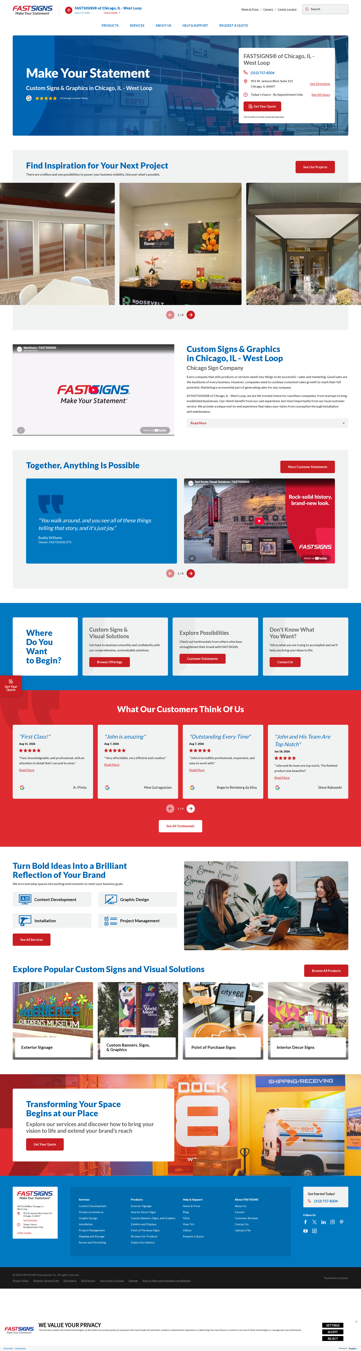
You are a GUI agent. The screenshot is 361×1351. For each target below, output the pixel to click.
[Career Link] (314, 1231)
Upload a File (243, 1230)
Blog (186, 1212)
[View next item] (191, 315)
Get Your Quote (265, 106)
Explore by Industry (143, 1242)
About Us (240, 1206)
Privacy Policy (8, 1348)
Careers (268, 9)
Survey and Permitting (92, 1242)
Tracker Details (20, 1348)
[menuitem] (21, 1281)
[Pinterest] (341, 1222)
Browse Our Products (144, 1236)
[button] (356, 1321)
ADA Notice (88, 1280)
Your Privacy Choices (112, 1280)
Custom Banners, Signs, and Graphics (153, 1218)
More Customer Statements (307, 467)
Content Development (92, 1206)
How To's (188, 1224)
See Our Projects (315, 167)
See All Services (31, 940)
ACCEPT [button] (333, 1332)
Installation (86, 1224)
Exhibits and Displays (144, 1224)
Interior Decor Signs (143, 1212)
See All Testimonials (180, 826)
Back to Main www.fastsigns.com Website (167, 1280)
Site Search (69, 1280)
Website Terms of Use (46, 1280)
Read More (26, 770)
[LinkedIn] (323, 1222)
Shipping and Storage (91, 1236)
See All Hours (321, 94)
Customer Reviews (246, 1218)
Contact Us (242, 1224)
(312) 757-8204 (82, 13)
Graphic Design (88, 1218)
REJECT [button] (333, 1339)
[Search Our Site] (307, 9)
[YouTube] (305, 1231)
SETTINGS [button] (333, 1325)
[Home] (33, 10)
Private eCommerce (91, 1212)
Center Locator (287, 9)
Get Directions (320, 84)
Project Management (92, 1230)
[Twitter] (314, 1222)
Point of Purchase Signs (145, 1230)
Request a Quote (193, 1236)
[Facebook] (305, 1222)
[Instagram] (332, 1222)
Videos (187, 1230)
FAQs (186, 1218)
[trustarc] (352, 1348)
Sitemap (133, 1280)
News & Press (250, 9)
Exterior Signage (141, 1206)
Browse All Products (326, 971)
